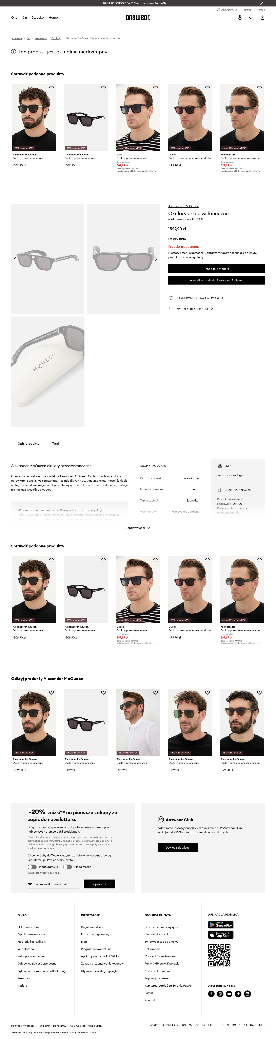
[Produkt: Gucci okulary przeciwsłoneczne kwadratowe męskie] (190, 117)
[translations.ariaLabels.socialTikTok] (238, 994)
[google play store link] (220, 925)
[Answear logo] (138, 17)
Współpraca (26, 949)
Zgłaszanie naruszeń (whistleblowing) (42, 971)
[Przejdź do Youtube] (229, 994)
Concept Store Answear (160, 956)
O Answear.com (28, 927)
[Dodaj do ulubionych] (51, 88)
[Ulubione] (251, 17)
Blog (84, 941)
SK (245, 1019)
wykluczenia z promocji (41, 848)
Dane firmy (59, 1020)
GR (203, 1019)
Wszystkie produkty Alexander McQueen (216, 280)
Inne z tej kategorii (217, 269)
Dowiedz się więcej (178, 847)
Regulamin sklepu (92, 927)
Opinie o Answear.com (32, 934)
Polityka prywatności (23, 1020)
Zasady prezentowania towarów (102, 963)
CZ (197, 1019)
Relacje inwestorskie (31, 956)
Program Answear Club (96, 949)
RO (234, 1019)
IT (222, 1019)
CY (190, 1019)
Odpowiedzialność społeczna (37, 963)
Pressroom (24, 978)
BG (184, 1019)
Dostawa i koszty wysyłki (161, 927)
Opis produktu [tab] (28, 443)
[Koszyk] (262, 17)
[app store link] (220, 934)
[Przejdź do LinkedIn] (247, 994)
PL (227, 1019)
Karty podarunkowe (158, 971)
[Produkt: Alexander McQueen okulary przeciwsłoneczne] (34, 117)
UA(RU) (261, 1019)
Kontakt (150, 1000)
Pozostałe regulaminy (95, 934)
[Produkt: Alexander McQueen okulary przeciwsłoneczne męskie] (242, 722)
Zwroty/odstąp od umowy (161, 941)
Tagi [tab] (55, 443)
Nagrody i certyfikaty (32, 941)
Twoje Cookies (77, 1020)
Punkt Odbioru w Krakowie (162, 963)
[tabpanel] (138, 490)
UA (252, 1019)
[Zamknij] (261, 3)
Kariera (22, 985)
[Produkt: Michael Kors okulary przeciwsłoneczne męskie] (242, 117)
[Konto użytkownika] (239, 17)
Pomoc (149, 993)
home (53, 17)
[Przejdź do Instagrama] (220, 994)
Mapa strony (95, 1020)
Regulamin (44, 1020)
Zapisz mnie (99, 884)
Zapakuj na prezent (158, 978)
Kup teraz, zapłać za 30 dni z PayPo (168, 985)
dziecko (38, 17)
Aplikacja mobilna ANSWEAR (100, 956)
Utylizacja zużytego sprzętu (99, 971)
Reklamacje (152, 949)
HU (216, 1019)
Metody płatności (156, 934)
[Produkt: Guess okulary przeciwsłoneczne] (138, 117)
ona (14, 17)
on (24, 17)
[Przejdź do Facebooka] (211, 994)
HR (210, 1019)
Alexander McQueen (183, 206)
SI (240, 1019)
